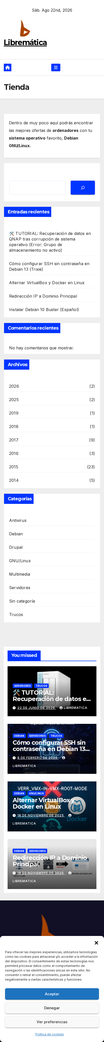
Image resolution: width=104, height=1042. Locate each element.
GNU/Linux (20, 560)
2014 (14, 480)
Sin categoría (22, 601)
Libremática (25, 42)
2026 (14, 386)
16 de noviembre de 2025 (41, 873)
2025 (14, 399)
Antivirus (18, 520)
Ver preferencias (52, 1021)
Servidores (19, 587)
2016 (13, 453)
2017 (13, 439)
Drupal (15, 547)
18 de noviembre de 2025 (41, 815)
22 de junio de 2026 (36, 708)
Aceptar (52, 994)
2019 (13, 413)
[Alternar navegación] (55, 68)
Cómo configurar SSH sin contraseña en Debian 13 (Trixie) (49, 749)
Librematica (75, 708)
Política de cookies (49, 1034)
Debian (16, 533)
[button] (96, 942)
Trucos (16, 614)
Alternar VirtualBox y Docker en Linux (47, 282)
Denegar (52, 1007)
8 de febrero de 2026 (38, 758)
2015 (13, 466)
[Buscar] (83, 188)
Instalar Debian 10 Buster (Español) (44, 309)
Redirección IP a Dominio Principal (43, 296)
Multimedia (19, 574)
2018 (13, 426)
